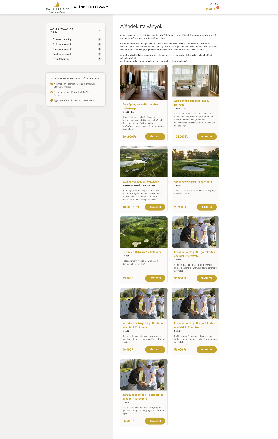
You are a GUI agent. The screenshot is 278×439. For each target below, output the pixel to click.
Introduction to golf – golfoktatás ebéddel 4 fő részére (142, 396)
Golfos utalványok (62, 44)
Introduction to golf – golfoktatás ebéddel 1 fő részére (194, 254)
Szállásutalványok (62, 54)
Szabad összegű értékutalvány (140, 181)
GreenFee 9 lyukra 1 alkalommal (193, 181)
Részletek (155, 136)
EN (211, 4)
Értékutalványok (61, 59)
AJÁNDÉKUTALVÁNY (91, 7)
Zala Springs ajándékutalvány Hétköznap (140, 106)
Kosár (209, 9)
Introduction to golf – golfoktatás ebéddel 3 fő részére (194, 325)
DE (216, 4)
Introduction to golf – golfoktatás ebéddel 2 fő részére (142, 325)
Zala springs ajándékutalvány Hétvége (191, 102)
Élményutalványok (62, 49)
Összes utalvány (62, 39)
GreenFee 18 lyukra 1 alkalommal (142, 252)
